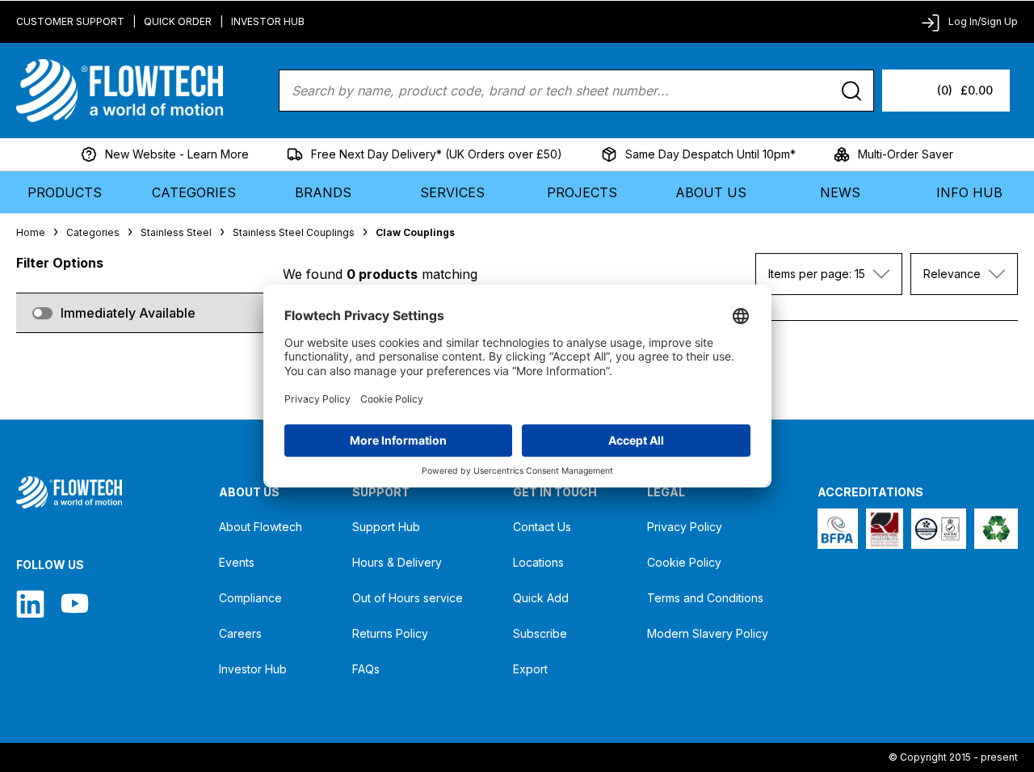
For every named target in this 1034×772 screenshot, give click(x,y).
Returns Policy (390, 633)
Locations (538, 562)
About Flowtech (260, 527)
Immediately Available (128, 313)
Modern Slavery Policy (707, 633)
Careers (240, 633)
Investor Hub (268, 21)
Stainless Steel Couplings (294, 232)
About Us (710, 192)
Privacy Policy (684, 527)
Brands (323, 192)
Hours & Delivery (397, 562)
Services (452, 192)
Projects (582, 192)
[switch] (42, 313)
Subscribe (540, 633)
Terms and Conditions (705, 598)
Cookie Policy (684, 562)
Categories (194, 192)
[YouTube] (75, 603)
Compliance (250, 598)
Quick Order (178, 21)
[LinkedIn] (30, 603)
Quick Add (541, 598)
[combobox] (828, 274)
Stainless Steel (176, 232)
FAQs (366, 669)
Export (530, 669)
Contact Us (542, 527)
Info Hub (969, 192)
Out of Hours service (407, 598)
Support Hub (386, 527)
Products (64, 192)
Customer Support (70, 21)
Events (236, 562)
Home (30, 232)
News (840, 192)
